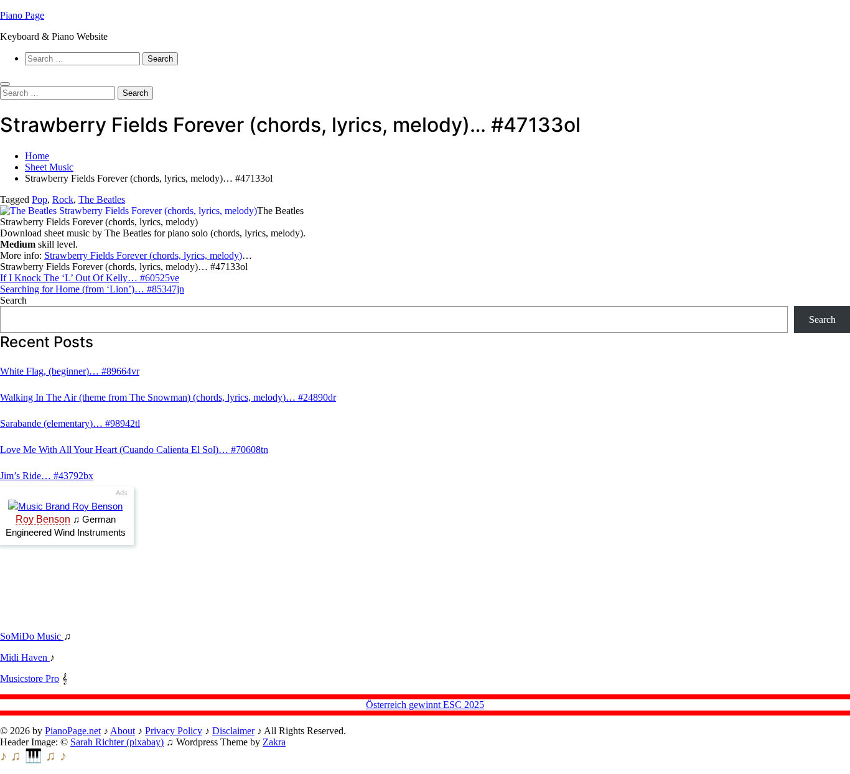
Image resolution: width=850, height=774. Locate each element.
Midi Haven (25, 657)
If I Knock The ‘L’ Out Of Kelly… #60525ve (89, 278)
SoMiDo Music (31, 636)
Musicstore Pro (29, 678)
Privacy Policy (173, 730)
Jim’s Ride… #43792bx (46, 475)
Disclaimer (233, 730)
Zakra (274, 742)
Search (13, 300)
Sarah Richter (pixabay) (117, 742)
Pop (39, 199)
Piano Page (22, 15)
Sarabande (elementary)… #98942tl (70, 423)
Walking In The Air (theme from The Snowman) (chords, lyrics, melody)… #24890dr (168, 397)
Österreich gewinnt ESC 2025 (425, 704)
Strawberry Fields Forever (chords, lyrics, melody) (143, 255)
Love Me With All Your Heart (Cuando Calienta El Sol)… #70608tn (134, 449)
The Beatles (101, 199)
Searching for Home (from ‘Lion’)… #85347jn (92, 289)
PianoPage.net (73, 730)
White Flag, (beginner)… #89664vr (69, 371)
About (122, 730)
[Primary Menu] (5, 84)
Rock (62, 199)
